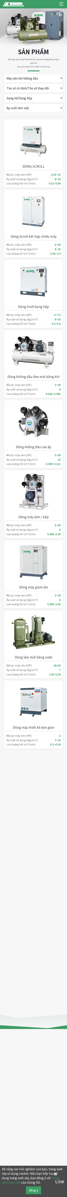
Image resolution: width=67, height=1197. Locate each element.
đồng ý (33, 1190)
